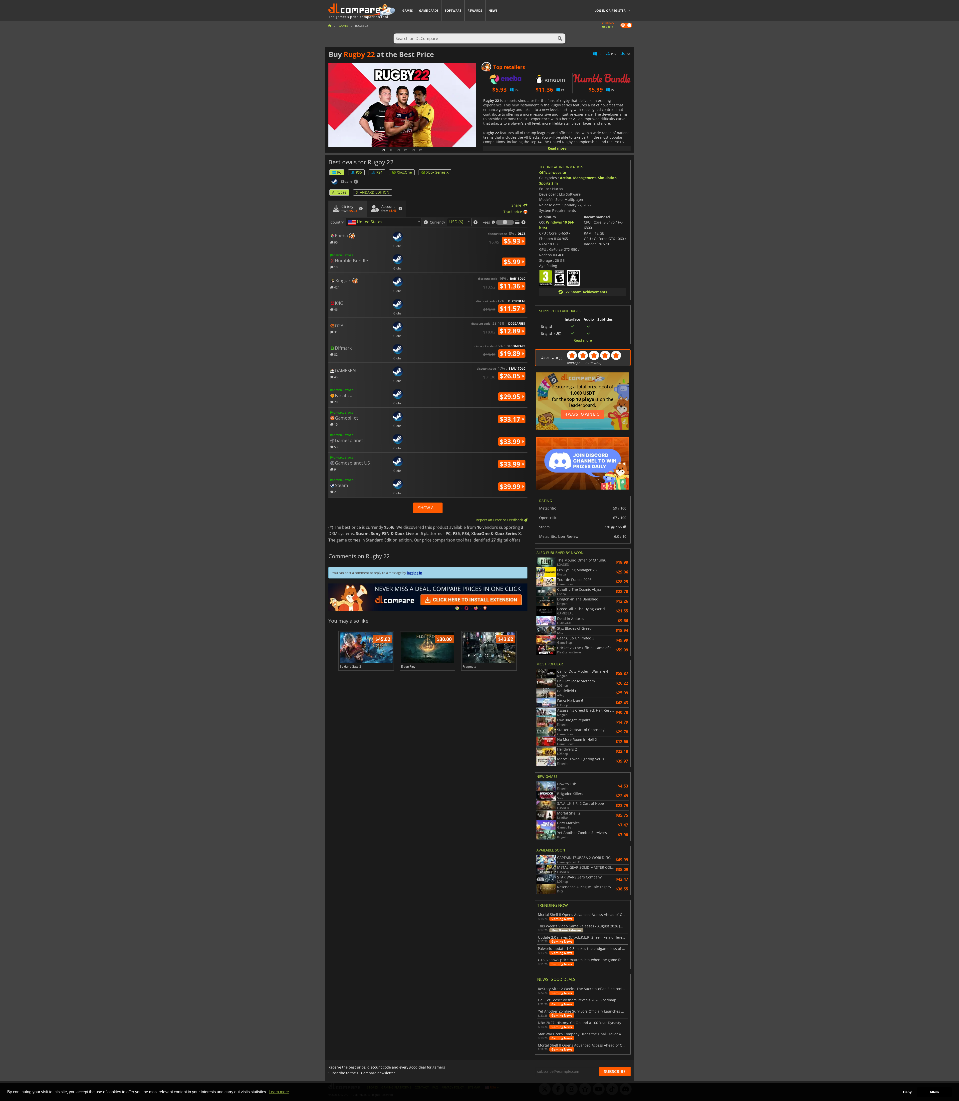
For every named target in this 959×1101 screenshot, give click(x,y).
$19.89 (511, 353)
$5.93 (512, 241)
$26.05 (511, 376)
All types (339, 192)
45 (335, 377)
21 (335, 492)
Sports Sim (548, 183)
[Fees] (505, 222)
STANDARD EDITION (372, 192)
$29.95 (511, 396)
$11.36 (511, 286)
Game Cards (429, 10)
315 (336, 332)
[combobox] (384, 222)
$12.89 (511, 331)
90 (335, 242)
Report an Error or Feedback (500, 520)
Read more (557, 148)
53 (335, 447)
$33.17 (511, 419)
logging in (414, 572)
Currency (437, 222)
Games (407, 10)
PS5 (359, 172)
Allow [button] (934, 1092)
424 (336, 287)
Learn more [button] (279, 1092)
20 (335, 402)
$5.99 (512, 262)
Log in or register (610, 10)
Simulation (607, 177)
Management (584, 177)
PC (339, 172)
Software (453, 10)
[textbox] (366, 222)
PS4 (379, 172)
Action (565, 177)
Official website (552, 172)
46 (335, 309)
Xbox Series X (437, 172)
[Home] (329, 25)
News (492, 10)
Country (337, 222)
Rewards (475, 10)
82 (335, 354)
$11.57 (511, 308)
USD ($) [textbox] (456, 222)
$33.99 (511, 441)
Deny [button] (907, 1092)
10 (335, 267)
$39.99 (511, 486)
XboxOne (404, 172)
